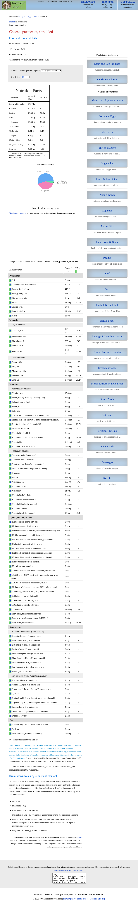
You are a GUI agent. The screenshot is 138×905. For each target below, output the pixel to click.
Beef (107, 273)
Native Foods (107, 320)
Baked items (107, 131)
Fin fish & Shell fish (107, 304)
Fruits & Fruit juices (107, 179)
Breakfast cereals (107, 430)
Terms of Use (82, 899)
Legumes (107, 210)
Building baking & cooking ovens (108, 4)
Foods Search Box (107, 79)
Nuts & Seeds (107, 194)
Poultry (107, 257)
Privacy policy (69, 899)
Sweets (107, 477)
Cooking (49, 1)
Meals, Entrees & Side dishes (107, 383)
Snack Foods (107, 399)
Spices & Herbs (107, 147)
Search (12, 22)
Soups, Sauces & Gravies (107, 352)
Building (41, 1)
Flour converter (64, 1)
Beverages (107, 462)
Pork (107, 289)
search (79, 837)
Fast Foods (107, 415)
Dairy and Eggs (107, 116)
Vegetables (107, 163)
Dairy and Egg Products (107, 63)
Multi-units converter (18, 213)
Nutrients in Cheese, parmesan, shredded (69, 870)
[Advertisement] (45, 239)
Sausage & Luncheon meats (107, 336)
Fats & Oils (107, 226)
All (72, 1)
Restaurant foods (107, 367)
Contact (93, 899)
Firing (55, 1)
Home (14, 5)
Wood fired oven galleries (88, 4)
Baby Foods (107, 446)
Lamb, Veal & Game (107, 241)
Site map (101, 899)
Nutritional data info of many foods (127, 4)
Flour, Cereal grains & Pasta (107, 100)
